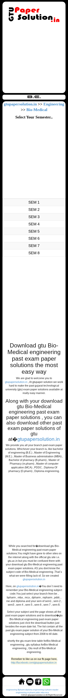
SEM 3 (34, 217)
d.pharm (48, 690)
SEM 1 (34, 202)
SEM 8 (34, 253)
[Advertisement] (34, 58)
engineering (11, 690)
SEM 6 (34, 238)
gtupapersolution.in (20, 104)
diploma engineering (34, 690)
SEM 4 (34, 224)
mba (43, 692)
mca (47, 692)
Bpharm (21, 690)
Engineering (53, 104)
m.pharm (31, 692)
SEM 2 (34, 209)
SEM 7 (34, 245)
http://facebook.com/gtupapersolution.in (34, 662)
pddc (38, 692)
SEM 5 (34, 231)
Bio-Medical (36, 110)
